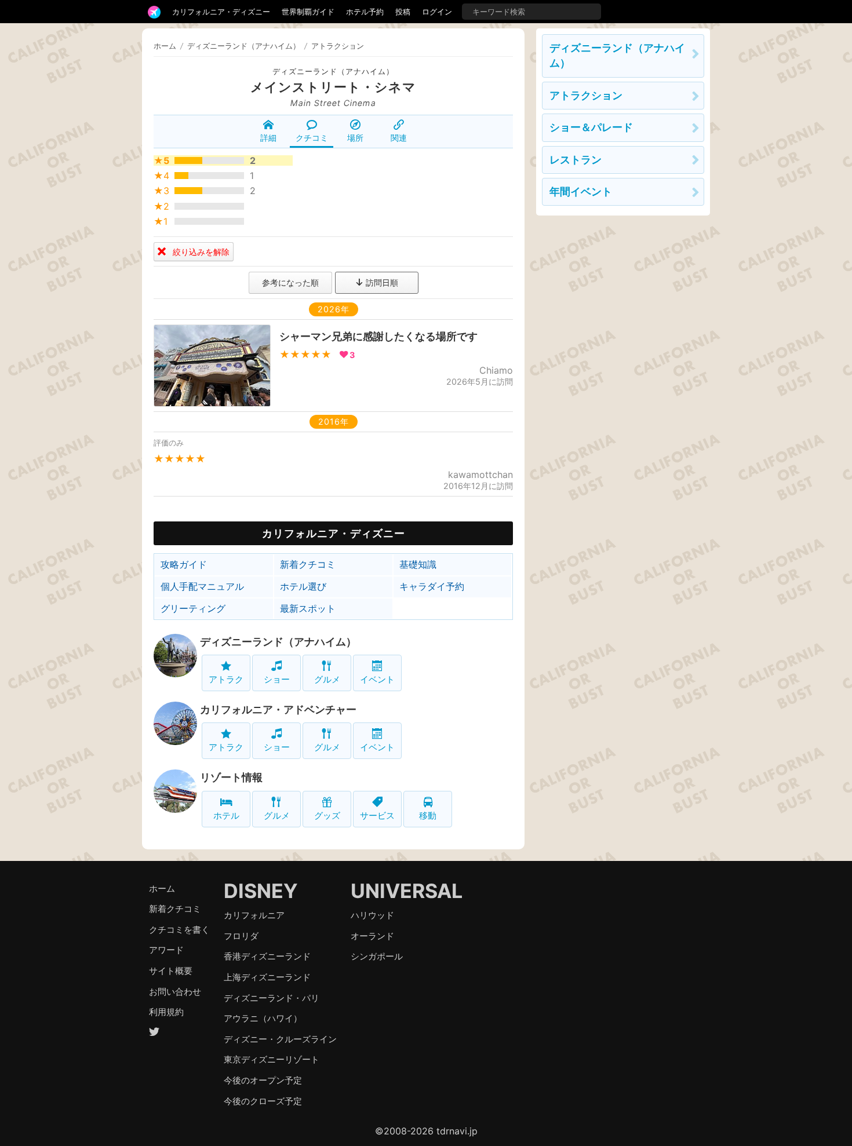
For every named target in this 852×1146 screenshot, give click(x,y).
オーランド (372, 935)
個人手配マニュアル (202, 586)
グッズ (327, 815)
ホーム (165, 45)
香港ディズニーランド (267, 956)
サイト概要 (170, 970)
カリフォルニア (254, 915)
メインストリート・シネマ (333, 86)
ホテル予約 (365, 11)
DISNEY (261, 891)
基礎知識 (417, 564)
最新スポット (308, 608)
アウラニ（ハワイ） (263, 1018)
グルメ (327, 679)
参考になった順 (290, 282)
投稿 (402, 11)
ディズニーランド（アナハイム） (333, 71)
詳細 (268, 138)
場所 (355, 138)
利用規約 (166, 1011)
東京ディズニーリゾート (271, 1059)
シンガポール (377, 956)
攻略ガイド (184, 564)
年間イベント (580, 191)
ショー (277, 679)
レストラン (575, 160)
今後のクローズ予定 (263, 1101)
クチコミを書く (179, 929)
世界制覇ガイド (308, 11)
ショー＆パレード (591, 127)
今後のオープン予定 (263, 1080)
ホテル (226, 815)
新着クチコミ (308, 564)
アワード (166, 949)
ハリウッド (372, 915)
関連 (399, 138)
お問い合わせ (175, 991)
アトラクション (585, 95)
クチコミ (312, 138)
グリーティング (193, 608)
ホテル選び (303, 586)
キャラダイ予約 (431, 586)
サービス (377, 815)
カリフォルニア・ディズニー (221, 11)
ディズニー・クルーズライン (280, 1039)
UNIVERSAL (407, 891)
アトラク (226, 679)
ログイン (437, 11)
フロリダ (241, 935)
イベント (377, 679)
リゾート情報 (231, 777)
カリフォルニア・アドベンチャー (278, 709)
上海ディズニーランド (267, 977)
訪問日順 (380, 282)
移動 (427, 815)
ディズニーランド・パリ (271, 997)
